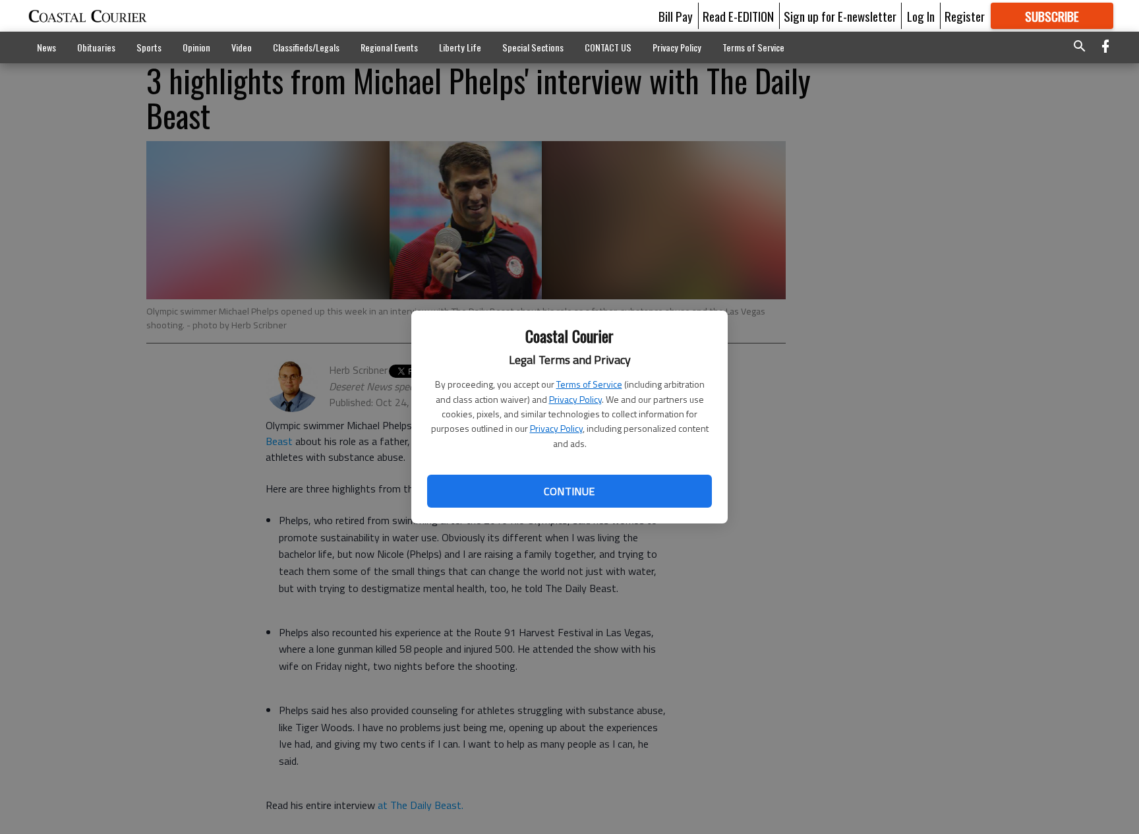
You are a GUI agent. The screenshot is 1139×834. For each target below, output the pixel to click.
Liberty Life (460, 47)
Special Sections (533, 47)
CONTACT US (608, 47)
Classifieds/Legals (306, 47)
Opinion (196, 47)
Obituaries (96, 47)
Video (241, 47)
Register (965, 15)
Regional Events (389, 47)
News (46, 47)
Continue (569, 491)
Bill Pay (675, 15)
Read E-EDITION (738, 15)
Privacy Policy (575, 399)
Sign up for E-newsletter (840, 15)
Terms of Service (589, 384)
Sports (148, 47)
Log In (921, 15)
